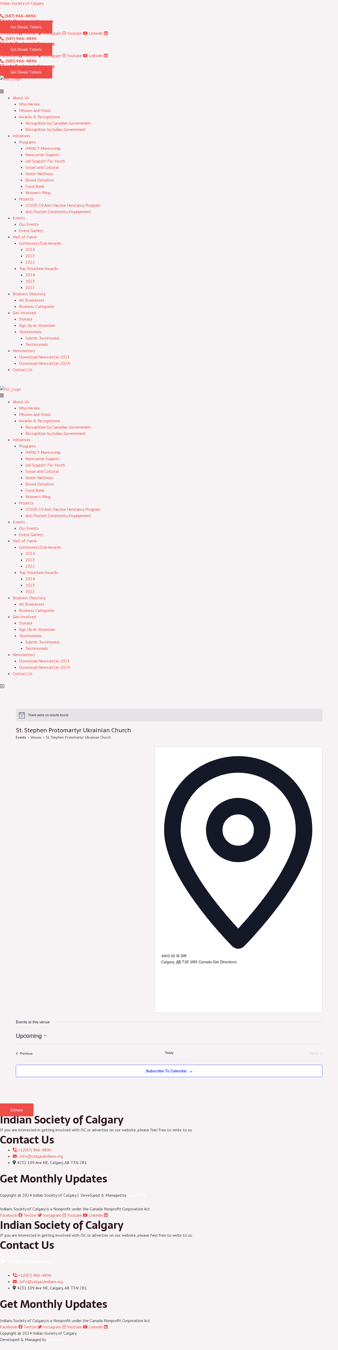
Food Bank (34, 186)
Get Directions (225, 961)
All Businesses (31, 300)
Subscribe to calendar (166, 1070)
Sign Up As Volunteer (37, 325)
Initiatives (21, 135)
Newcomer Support (42, 154)
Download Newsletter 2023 (44, 357)
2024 (30, 249)
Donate (25, 319)
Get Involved (24, 312)
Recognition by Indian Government (55, 129)
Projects (26, 199)
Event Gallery (31, 230)
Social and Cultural (42, 167)
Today (169, 1052)
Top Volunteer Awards (38, 268)
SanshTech (136, 1195)
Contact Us (22, 369)
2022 (30, 262)
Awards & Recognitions (39, 116)
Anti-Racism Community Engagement (58, 211)
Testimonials (30, 331)
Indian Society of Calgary (22, 3)
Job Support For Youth (45, 161)
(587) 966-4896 (20, 16)
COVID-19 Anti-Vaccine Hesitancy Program (62, 205)
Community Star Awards (40, 243)
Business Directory (29, 293)
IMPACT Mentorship (43, 148)
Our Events (29, 224)
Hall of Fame (25, 236)
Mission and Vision (35, 110)
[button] (169, 91)
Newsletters (24, 350)
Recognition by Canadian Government (58, 123)
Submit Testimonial (42, 338)
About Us (21, 97)
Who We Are (29, 104)
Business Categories (36, 306)
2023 (30, 255)
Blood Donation (39, 180)
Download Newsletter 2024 (44, 363)
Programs (27, 142)
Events (19, 217)
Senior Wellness (39, 173)
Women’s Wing (37, 192)
